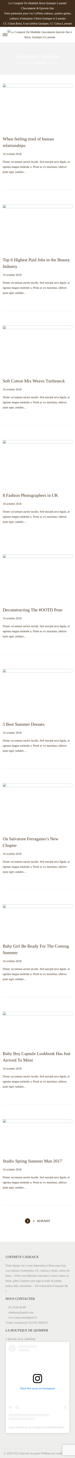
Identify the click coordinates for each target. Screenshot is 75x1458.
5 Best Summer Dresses (23, 724)
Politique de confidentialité (56, 1453)
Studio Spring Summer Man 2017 (32, 1161)
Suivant (43, 1221)
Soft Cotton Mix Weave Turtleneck (34, 381)
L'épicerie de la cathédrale (20, 1339)
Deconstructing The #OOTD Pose (32, 610)
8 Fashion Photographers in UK (30, 495)
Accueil (21, 63)
